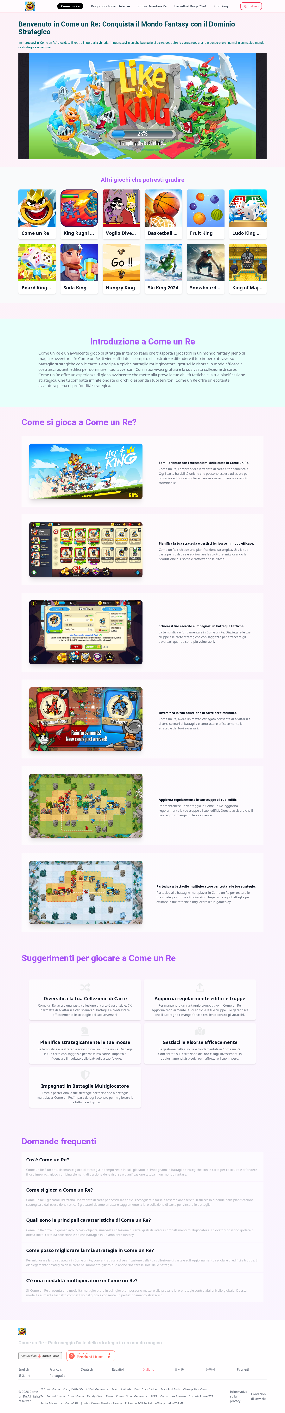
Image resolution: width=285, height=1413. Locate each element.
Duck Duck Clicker (145, 1389)
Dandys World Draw (100, 1396)
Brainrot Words (121, 1389)
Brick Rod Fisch (170, 1389)
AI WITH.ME (176, 1403)
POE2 (153, 1396)
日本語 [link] (179, 1369)
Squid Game (76, 1396)
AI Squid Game (50, 1389)
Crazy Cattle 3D (73, 1389)
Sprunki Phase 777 (201, 1396)
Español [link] (118, 1369)
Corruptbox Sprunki (173, 1396)
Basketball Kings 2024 (190, 6)
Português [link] (57, 1376)
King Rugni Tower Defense (110, 6)
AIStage (160, 1403)
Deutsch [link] (87, 1369)
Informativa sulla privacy (238, 1396)
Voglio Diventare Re (152, 6)
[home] (34, 6)
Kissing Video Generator (131, 1396)
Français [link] (56, 1369)
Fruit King (221, 6)
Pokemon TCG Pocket (138, 1403)
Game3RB (71, 1403)
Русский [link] (243, 1369)
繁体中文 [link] (24, 1376)
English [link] (23, 1369)
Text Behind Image (53, 1396)
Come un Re (70, 6)
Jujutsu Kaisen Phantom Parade (101, 1403)
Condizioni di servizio (259, 1396)
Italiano (253, 6)
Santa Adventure (51, 1403)
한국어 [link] (210, 1369)
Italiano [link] (148, 1369)
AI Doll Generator (97, 1389)
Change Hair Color (195, 1389)
